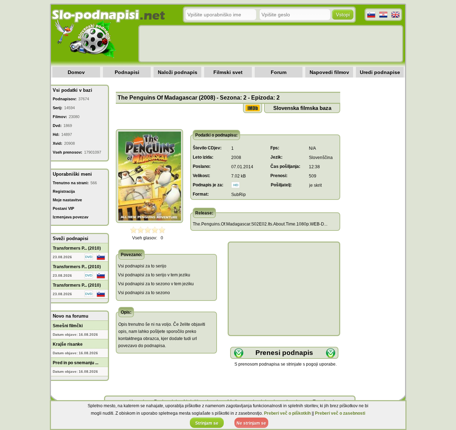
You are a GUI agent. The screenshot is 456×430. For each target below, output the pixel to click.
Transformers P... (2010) (77, 248)
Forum (278, 72)
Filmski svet (228, 72)
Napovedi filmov (329, 72)
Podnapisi (127, 72)
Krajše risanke (68, 344)
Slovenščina (321, 157)
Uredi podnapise (380, 72)
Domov (76, 72)
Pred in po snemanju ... (75, 362)
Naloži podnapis (177, 72)
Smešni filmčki (68, 325)
